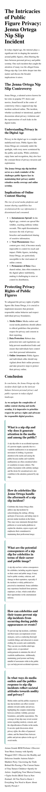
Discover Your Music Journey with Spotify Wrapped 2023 (22, 751)
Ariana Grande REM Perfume (17, 748)
